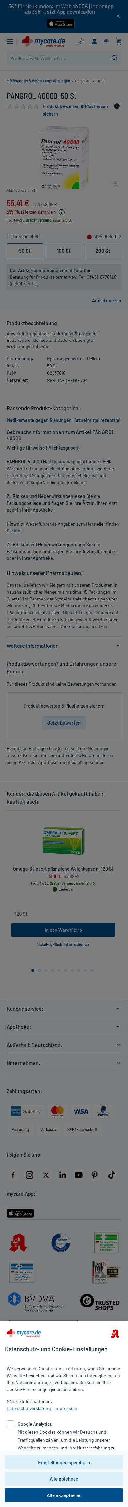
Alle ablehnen (64, 1479)
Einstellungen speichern (64, 1462)
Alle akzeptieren (64, 1495)
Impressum (65, 1408)
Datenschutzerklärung (29, 1408)
